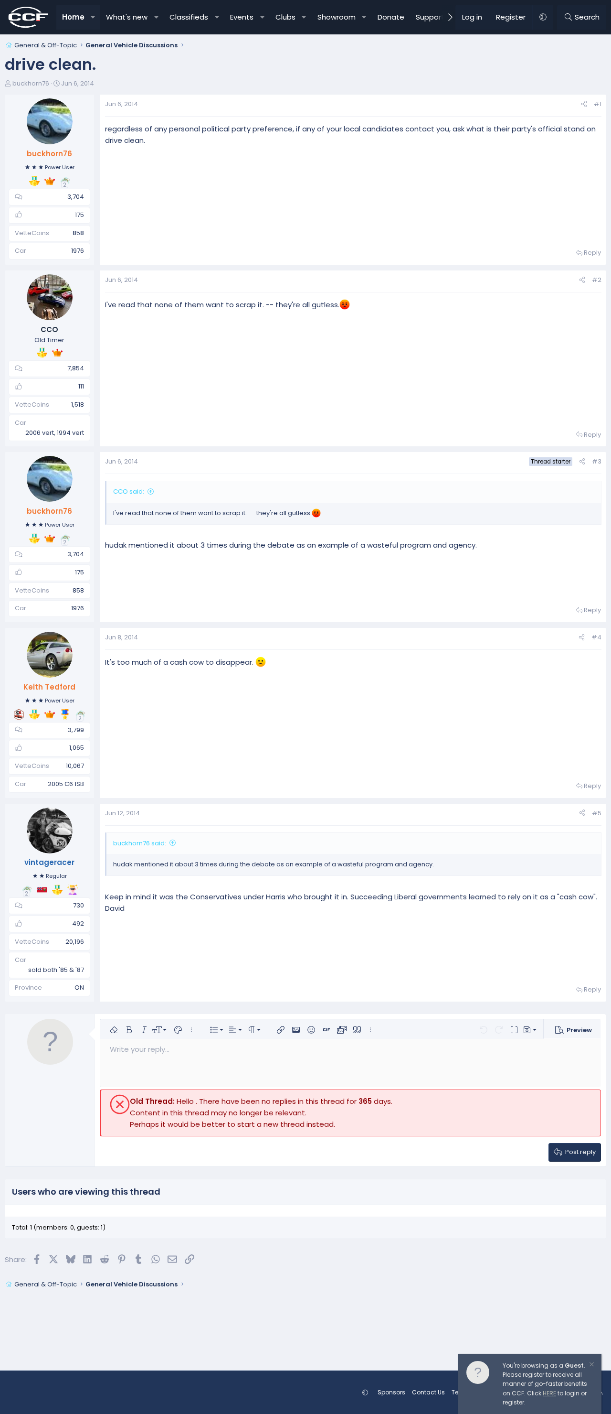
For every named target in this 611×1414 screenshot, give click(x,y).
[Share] (584, 104)
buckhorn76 (30, 83)
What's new (126, 17)
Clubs (285, 17)
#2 (596, 279)
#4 (596, 637)
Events (241, 17)
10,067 (75, 765)
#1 (597, 103)
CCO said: (128, 491)
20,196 (74, 941)
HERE (549, 1393)
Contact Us (428, 1392)
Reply (592, 252)
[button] (92, 17)
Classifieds (188, 17)
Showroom (336, 17)
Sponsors (391, 1392)
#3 (596, 461)
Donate (391, 17)
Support (430, 17)
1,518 (77, 404)
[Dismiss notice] (591, 1365)
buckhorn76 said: (139, 843)
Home (73, 17)
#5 (596, 813)
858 (78, 232)
